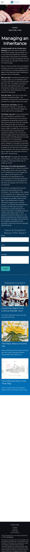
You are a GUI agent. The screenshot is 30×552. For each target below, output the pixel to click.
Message (4, 254)
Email (3, 245)
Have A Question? (15, 532)
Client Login (15, 531)
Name (3, 236)
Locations (15, 527)
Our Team (15, 529)
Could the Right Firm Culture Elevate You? (13, 309)
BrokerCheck (10, 537)
